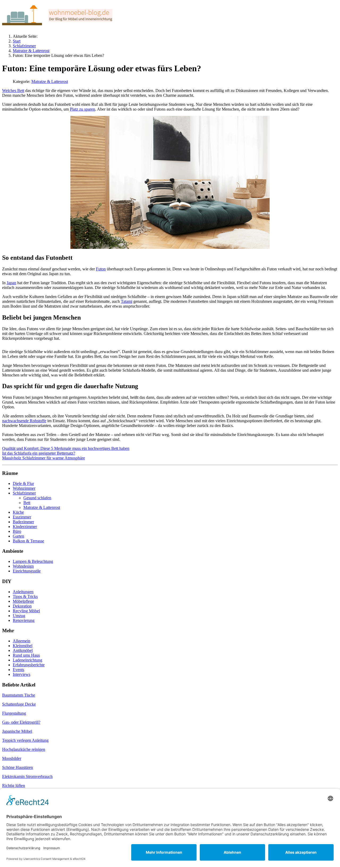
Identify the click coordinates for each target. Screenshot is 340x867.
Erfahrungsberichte (29, 665)
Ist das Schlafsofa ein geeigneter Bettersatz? (38, 453)
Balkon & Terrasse (28, 541)
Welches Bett (13, 90)
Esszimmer (22, 517)
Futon (101, 269)
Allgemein (21, 641)
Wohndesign (23, 566)
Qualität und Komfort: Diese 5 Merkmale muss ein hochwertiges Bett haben (65, 448)
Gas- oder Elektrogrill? (21, 722)
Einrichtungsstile (27, 571)
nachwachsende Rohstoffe (24, 420)
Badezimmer (23, 522)
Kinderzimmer (25, 526)
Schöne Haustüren (17, 767)
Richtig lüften (13, 785)
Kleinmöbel (22, 645)
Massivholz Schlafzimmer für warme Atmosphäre (43, 458)
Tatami (126, 301)
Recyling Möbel (26, 611)
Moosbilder (11, 758)
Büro (17, 531)
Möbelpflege (23, 601)
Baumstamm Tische (18, 695)
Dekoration (22, 606)
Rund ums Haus (26, 655)
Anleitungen (23, 591)
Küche (18, 512)
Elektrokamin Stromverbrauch (27, 776)
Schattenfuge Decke (19, 704)
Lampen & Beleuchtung (33, 561)
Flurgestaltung (14, 713)
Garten (18, 536)
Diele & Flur (23, 483)
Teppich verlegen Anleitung (25, 740)
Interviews (21, 674)
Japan (11, 282)
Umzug (19, 615)
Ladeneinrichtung (27, 660)
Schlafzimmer (24, 493)
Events (18, 669)
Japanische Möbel (17, 731)
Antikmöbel (23, 650)
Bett (26, 502)
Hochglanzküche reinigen (23, 749)
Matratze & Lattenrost (49, 81)
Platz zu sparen (82, 109)
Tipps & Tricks (25, 596)
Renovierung (24, 620)
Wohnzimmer (24, 488)
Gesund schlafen (37, 498)
